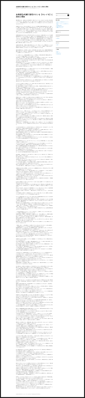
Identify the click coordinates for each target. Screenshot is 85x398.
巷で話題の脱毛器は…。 (59, 25)
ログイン (57, 51)
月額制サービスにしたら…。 (60, 27)
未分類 (57, 44)
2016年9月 (57, 38)
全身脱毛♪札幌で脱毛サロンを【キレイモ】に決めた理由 (32, 6)
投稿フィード (58, 52)
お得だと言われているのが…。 (60, 26)
